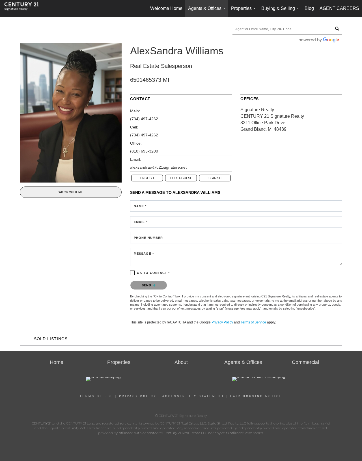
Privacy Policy (222, 322)
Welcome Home (166, 8)
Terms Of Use (96, 396)
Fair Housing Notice (256, 396)
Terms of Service (253, 322)
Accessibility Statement (193, 396)
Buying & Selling (281, 11)
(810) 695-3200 (144, 151)
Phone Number (148, 237)
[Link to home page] (24, 8)
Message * (144, 253)
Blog (309, 8)
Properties (244, 11)
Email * (141, 222)
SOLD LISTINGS (51, 338)
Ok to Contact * (153, 273)
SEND (147, 285)
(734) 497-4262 (144, 119)
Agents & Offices (208, 11)
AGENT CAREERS (339, 8)
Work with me (71, 192)
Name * (140, 206)
